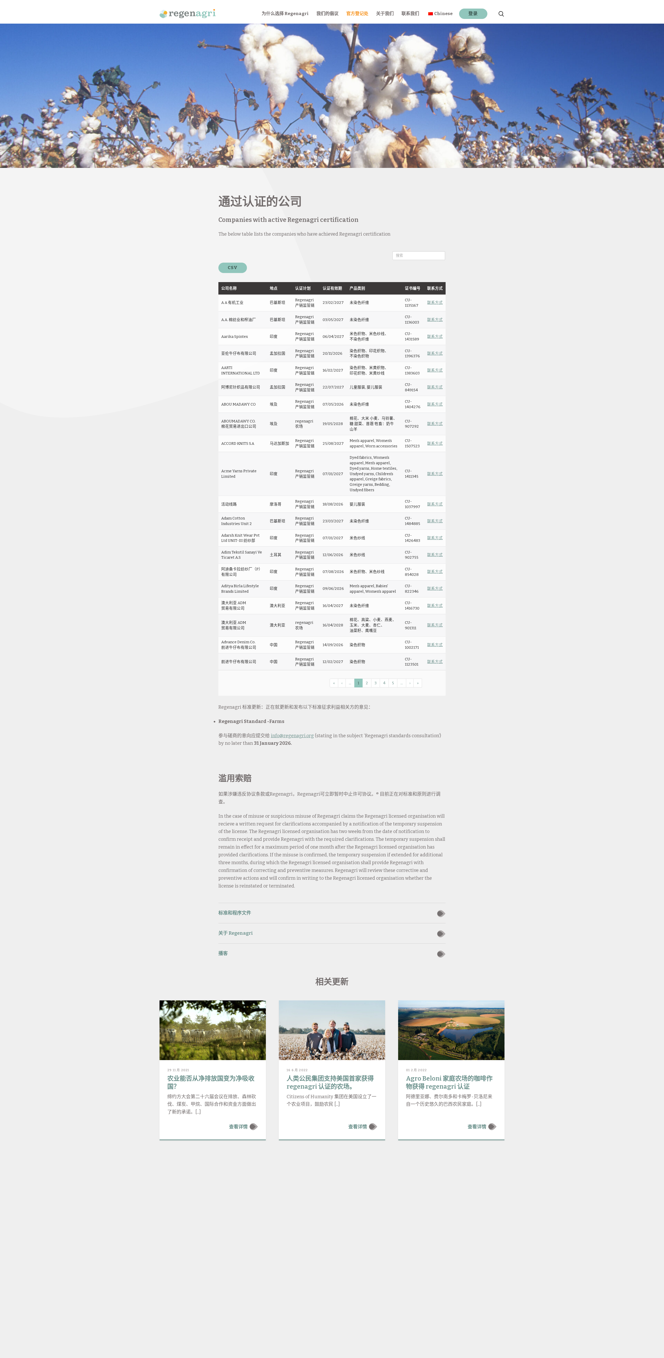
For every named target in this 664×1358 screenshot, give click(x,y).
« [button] (334, 683)
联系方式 (435, 302)
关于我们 (385, 13)
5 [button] (393, 683)
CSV (233, 267)
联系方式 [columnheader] (435, 288)
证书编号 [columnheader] (412, 288)
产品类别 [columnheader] (357, 288)
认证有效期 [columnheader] (332, 288)
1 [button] (358, 683)
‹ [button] (341, 683)
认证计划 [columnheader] (303, 288)
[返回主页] (188, 11)
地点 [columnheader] (274, 288)
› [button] (409, 683)
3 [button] (376, 683)
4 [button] (384, 683)
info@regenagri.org (292, 736)
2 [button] (367, 683)
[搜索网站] (501, 12)
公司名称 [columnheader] (229, 288)
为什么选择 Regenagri (285, 13)
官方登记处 (357, 13)
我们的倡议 (327, 13)
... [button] (350, 683)
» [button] (418, 683)
